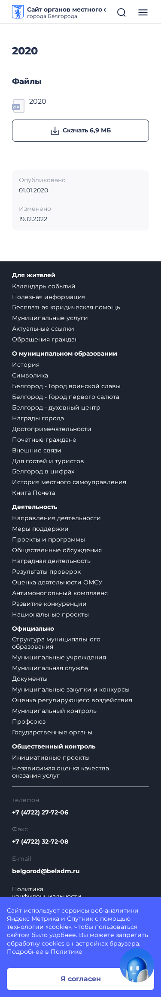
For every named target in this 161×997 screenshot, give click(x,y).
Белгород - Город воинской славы (66, 386)
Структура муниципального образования (56, 642)
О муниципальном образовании (64, 353)
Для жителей (33, 275)
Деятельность (34, 507)
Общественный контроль (53, 746)
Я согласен (81, 979)
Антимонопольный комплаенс (60, 593)
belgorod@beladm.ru (46, 871)
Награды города (38, 418)
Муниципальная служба (50, 668)
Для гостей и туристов (48, 461)
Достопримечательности (51, 429)
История (25, 364)
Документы (30, 679)
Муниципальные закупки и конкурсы (71, 689)
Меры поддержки (40, 529)
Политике (66, 951)
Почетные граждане (44, 439)
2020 (37, 101)
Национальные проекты (50, 614)
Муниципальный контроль (54, 711)
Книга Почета (33, 493)
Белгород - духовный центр (56, 407)
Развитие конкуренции (49, 604)
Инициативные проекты (51, 757)
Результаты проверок (46, 571)
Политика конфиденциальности (47, 893)
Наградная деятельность (51, 561)
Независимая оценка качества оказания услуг (60, 771)
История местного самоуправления (69, 482)
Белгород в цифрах (43, 471)
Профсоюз (29, 721)
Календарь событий (44, 286)
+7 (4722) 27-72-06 (40, 812)
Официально (33, 628)
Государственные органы (52, 732)
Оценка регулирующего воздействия (72, 700)
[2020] (19, 105)
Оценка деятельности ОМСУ (57, 582)
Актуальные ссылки (43, 328)
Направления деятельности (56, 518)
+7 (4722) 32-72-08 (40, 841)
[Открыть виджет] (137, 965)
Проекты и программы (48, 539)
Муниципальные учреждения (59, 657)
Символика (30, 375)
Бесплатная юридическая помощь (66, 307)
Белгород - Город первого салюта (65, 397)
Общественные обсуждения (57, 550)
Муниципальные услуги (50, 318)
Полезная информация (48, 297)
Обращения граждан (45, 339)
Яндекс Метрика (33, 918)
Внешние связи (36, 450)
